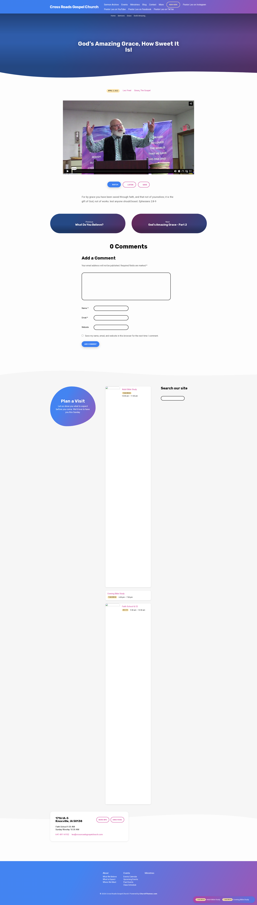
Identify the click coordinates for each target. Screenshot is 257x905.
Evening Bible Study (116, 593)
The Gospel (145, 90)
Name (85, 308)
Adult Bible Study (129, 389)
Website (85, 327)
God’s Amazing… (140, 16)
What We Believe (110, 877)
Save (144, 185)
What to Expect (109, 879)
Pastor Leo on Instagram (194, 4)
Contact (152, 4)
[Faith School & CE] (112, 704)
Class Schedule (129, 885)
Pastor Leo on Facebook (139, 9)
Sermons (121, 16)
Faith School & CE (130, 606)
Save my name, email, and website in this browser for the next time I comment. (121, 336)
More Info (103, 820)
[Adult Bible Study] (112, 486)
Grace (129, 16)
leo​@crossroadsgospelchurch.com (87, 834)
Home (113, 16)
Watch (115, 185)
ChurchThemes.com (148, 894)
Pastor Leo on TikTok (164, 9)
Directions (117, 820)
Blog (144, 4)
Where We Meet (109, 882)
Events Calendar (130, 877)
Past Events (128, 882)
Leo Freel (127, 90)
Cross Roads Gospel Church (74, 7)
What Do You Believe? (89, 224)
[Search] (187, 398)
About (105, 873)
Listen (130, 185)
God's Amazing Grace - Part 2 (167, 224)
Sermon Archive (111, 4)
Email (85, 317)
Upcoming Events (130, 879)
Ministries (135, 4)
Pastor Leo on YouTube (115, 9)
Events (124, 4)
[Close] (252, 900)
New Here (173, 5)
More (161, 4)
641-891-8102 (62, 834)
